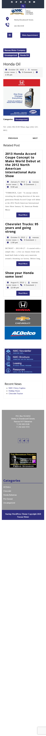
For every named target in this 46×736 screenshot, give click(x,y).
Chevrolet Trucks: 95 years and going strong (21, 228)
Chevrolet (7, 491)
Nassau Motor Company (15, 50)
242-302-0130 (19, 26)
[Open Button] (9, 35)
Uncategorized (11, 55)
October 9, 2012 (18, 237)
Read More (24, 215)
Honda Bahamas (10, 495)
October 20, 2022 (16, 70)
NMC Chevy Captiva (17, 388)
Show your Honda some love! (19, 274)
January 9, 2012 (18, 182)
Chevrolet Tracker (16, 393)
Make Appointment (31, 36)
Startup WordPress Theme (16, 514)
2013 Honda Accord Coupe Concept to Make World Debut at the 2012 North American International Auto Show (22, 165)
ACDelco (7, 487)
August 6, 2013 (17, 282)
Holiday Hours (14, 391)
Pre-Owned (8, 499)
